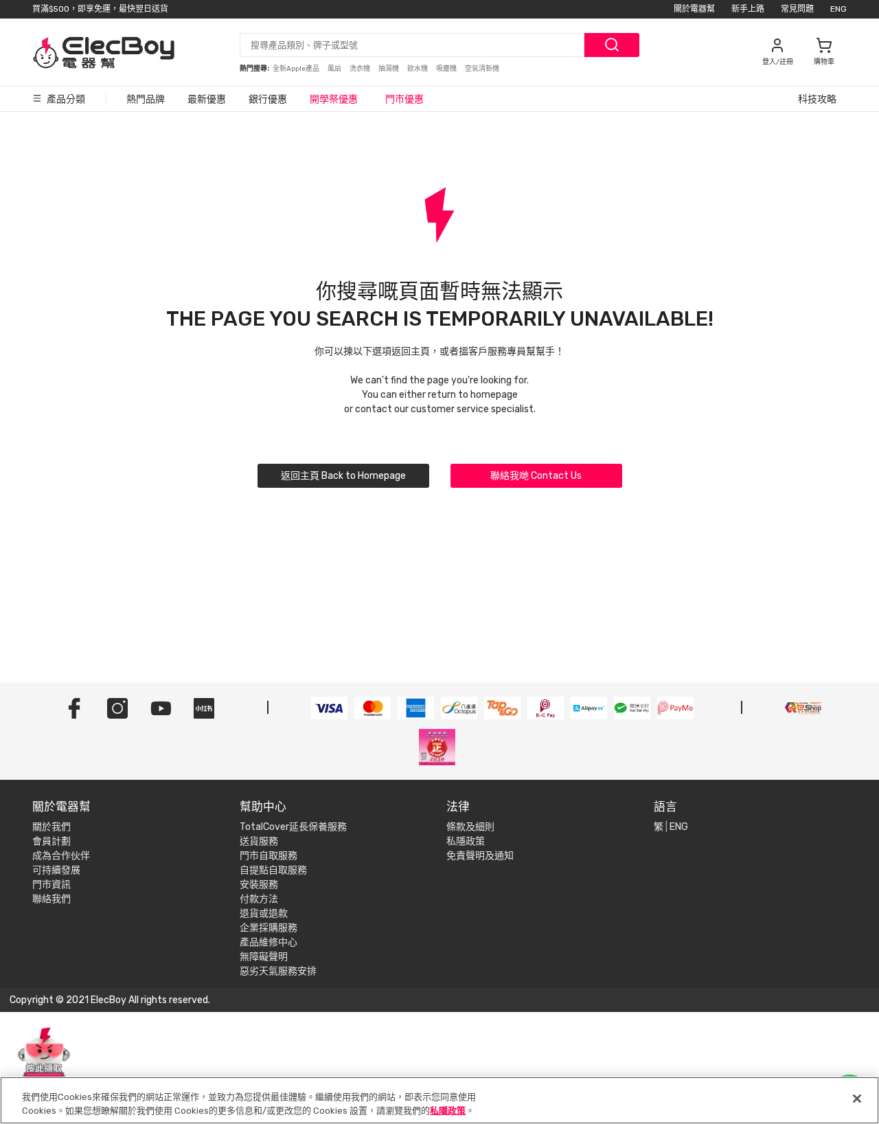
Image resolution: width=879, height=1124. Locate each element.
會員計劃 (51, 841)
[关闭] (857, 1098)
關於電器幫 (694, 9)
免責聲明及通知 (480, 856)
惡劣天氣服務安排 (278, 971)
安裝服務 (259, 884)
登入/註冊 (777, 62)
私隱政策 (465, 841)
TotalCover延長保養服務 (293, 827)
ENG (838, 9)
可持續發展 (56, 870)
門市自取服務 (268, 856)
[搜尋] (611, 45)
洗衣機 (361, 69)
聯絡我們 (51, 899)
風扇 (335, 69)
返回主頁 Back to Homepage (343, 476)
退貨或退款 (264, 913)
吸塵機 (447, 69)
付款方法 (259, 899)
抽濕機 (389, 69)
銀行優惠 (268, 99)
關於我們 (51, 827)
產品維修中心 (268, 942)
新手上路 (747, 9)
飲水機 (418, 69)
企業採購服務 (268, 928)
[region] (439, 1100)
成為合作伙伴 (61, 856)
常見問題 (797, 9)
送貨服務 (259, 841)
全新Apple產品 (297, 69)
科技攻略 (817, 99)
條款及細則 (470, 827)
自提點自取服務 (273, 870)
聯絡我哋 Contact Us (536, 476)
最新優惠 (206, 99)
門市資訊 (51, 884)
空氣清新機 (482, 69)
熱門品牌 (145, 99)
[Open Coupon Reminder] (44, 1060)
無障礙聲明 (264, 957)
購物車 (824, 62)
